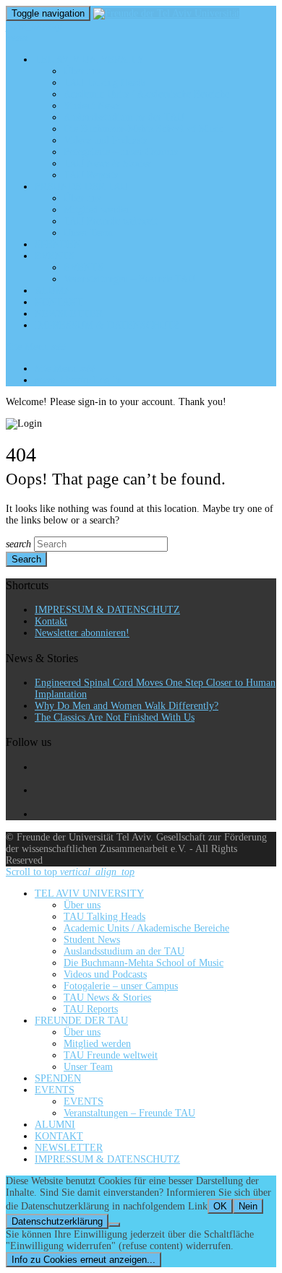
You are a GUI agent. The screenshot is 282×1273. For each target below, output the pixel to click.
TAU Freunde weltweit (111, 221)
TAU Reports (91, 175)
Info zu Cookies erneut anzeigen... (83, 1259)
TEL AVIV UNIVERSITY (89, 59)
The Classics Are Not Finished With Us (115, 717)
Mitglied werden (97, 209)
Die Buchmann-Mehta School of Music (143, 128)
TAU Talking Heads (104, 82)
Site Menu (36, 347)
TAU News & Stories (107, 163)
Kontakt (51, 621)
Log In (78, 380)
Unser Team (88, 232)
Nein (248, 1206)
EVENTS (54, 256)
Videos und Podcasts (105, 140)
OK (220, 1206)
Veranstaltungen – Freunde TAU (129, 279)
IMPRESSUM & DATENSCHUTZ (107, 325)
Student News (92, 105)
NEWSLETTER (69, 313)
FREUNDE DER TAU (81, 186)
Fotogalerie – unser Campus (121, 152)
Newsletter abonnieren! (82, 632)
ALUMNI (55, 290)
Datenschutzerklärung (57, 1221)
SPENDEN (58, 244)
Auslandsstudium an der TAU (124, 117)
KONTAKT (59, 302)
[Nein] (114, 1224)
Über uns (82, 71)
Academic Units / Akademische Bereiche (146, 94)
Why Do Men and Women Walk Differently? (126, 705)
